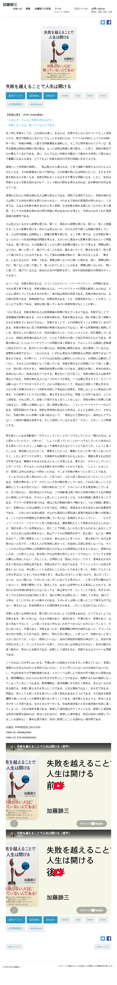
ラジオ (62, 10)
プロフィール (81, 8)
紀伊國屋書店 (15, 104)
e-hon (103, 95)
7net (77, 95)
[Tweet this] (103, 22)
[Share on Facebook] (109, 22)
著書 (28, 8)
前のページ (14, 947)
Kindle (65, 95)
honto (90, 95)
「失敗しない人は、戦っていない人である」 (31, 125)
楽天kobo (34, 95)
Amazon (50, 95)
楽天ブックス (15, 95)
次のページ (102, 947)
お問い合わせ (101, 10)
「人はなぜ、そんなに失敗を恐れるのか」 (30, 120)
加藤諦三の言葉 (43, 8)
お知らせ (17, 8)
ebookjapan (36, 104)
